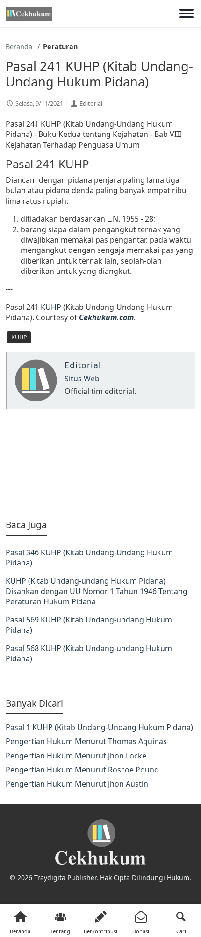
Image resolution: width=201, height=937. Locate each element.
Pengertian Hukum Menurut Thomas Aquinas (86, 741)
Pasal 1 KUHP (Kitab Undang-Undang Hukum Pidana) (99, 727)
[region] (100, 463)
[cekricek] (100, 842)
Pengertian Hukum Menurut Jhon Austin (77, 784)
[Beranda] (29, 14)
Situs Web (82, 378)
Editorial (90, 103)
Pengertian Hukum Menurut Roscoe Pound (82, 770)
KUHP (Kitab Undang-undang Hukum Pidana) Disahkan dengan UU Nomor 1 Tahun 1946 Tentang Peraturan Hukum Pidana (96, 591)
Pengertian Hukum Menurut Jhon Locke (76, 756)
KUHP (51, 307)
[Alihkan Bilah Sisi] (186, 13)
